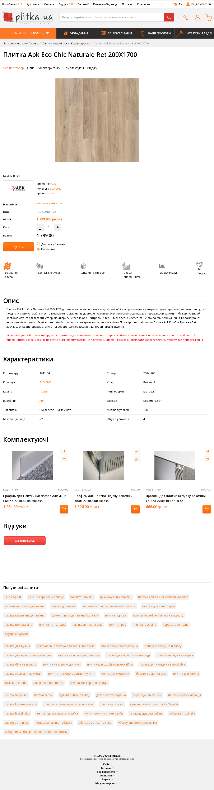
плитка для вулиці (17, 646)
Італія (50, 193)
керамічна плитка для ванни (25, 606)
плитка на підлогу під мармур (79, 655)
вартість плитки (81, 597)
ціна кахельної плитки (115, 597)
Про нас (127, 4)
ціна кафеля (13, 597)
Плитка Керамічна (54, 43)
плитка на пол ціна (52, 624)
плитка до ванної (63, 606)
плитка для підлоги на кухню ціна (28, 655)
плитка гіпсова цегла (48, 683)
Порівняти (48, 249)
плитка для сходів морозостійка (110, 664)
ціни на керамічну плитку (46, 597)
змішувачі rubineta (182, 713)
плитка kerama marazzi (21, 704)
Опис (30, 68)
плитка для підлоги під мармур (128, 655)
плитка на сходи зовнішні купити (71, 674)
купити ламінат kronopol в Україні (154, 704)
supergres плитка (17, 723)
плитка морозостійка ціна (119, 646)
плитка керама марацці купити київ (69, 704)
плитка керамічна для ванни (25, 615)
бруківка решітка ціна (151, 674)
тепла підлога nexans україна (57, 713)
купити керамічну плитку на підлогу (158, 615)
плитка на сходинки (115, 674)
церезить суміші (16, 695)
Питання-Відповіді (105, 4)
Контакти (143, 4)
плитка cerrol (43, 695)
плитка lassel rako (17, 713)
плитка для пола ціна (87, 624)
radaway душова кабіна (146, 713)
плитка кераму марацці (184, 695)
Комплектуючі (74, 68)
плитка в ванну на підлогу (163, 646)
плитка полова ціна (18, 624)
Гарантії (83, 4)
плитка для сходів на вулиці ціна (162, 664)
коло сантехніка (112, 704)
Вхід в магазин (201, 4)
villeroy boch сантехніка (95, 723)
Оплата (49, 4)
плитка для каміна (186, 674)
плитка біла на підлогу (20, 664)
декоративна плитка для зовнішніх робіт (65, 646)
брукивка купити (16, 634)
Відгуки (66, 4)
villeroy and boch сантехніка (137, 723)
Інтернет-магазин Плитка (21, 43)
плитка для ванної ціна (158, 606)
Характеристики (49, 68)
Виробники (12, 4)
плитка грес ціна (144, 624)
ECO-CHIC (55, 188)
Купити (19, 247)
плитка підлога (115, 615)
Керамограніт (79, 43)
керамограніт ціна (176, 624)
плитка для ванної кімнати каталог (163, 597)
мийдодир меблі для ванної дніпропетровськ (36, 732)
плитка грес (117, 624)
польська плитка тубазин (54, 723)
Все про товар (13, 68)
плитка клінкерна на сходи (88, 683)
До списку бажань (53, 244)
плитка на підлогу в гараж (175, 655)
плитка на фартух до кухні (61, 664)
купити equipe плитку (74, 695)
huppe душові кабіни (147, 695)
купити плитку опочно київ (104, 713)
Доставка (33, 4)
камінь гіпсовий (16, 683)
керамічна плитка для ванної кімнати (109, 606)
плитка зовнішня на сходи (23, 674)
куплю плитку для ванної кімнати (74, 615)
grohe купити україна (111, 695)
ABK (53, 184)
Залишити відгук (24, 540)
